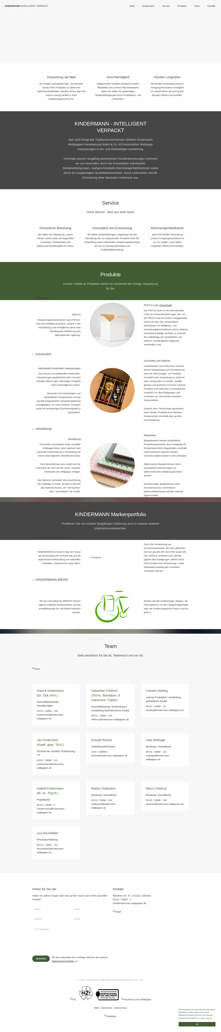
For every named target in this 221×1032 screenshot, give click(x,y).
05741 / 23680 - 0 (46, 805)
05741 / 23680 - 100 (47, 711)
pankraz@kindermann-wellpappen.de (165, 804)
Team (197, 6)
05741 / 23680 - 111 (156, 706)
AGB (96, 1008)
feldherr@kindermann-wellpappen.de (110, 719)
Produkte (182, 6)
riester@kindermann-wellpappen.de (109, 755)
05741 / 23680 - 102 (47, 845)
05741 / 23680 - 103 (101, 715)
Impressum (106, 1008)
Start (132, 6)
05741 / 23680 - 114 (156, 752)
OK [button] (197, 1024)
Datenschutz (120, 1008)
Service (166, 6)
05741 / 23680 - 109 (156, 800)
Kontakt (211, 6)
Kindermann (148, 6)
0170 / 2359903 (99, 752)
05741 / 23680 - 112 (47, 760)
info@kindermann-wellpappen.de (129, 903)
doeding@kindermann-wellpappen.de (165, 710)
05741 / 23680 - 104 (101, 800)
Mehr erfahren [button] (206, 1018)
